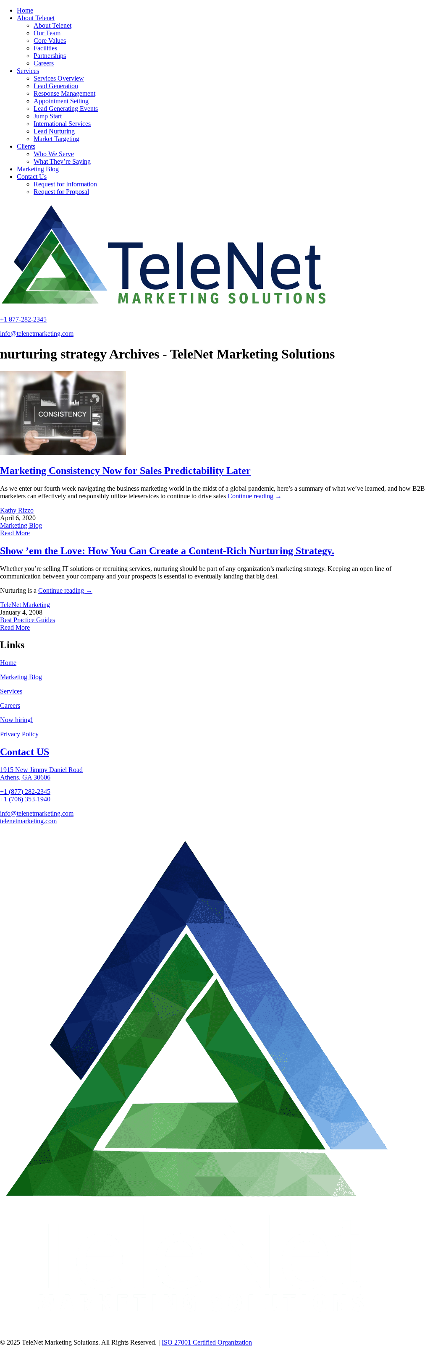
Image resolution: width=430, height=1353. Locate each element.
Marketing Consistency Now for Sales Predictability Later (125, 470)
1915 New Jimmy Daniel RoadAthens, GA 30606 (41, 773)
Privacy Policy (19, 734)
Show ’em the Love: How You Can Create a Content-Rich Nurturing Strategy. (167, 550)
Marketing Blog (21, 525)
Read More (15, 532)
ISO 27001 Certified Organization (207, 1342)
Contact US (24, 751)
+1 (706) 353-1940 (25, 799)
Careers (10, 705)
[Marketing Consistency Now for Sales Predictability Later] (63, 452)
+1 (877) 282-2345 (25, 791)
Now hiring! (16, 719)
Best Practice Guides (27, 619)
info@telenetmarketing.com (36, 333)
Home (8, 662)
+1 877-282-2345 (23, 319)
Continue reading (255, 496)
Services (11, 691)
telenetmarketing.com (28, 820)
